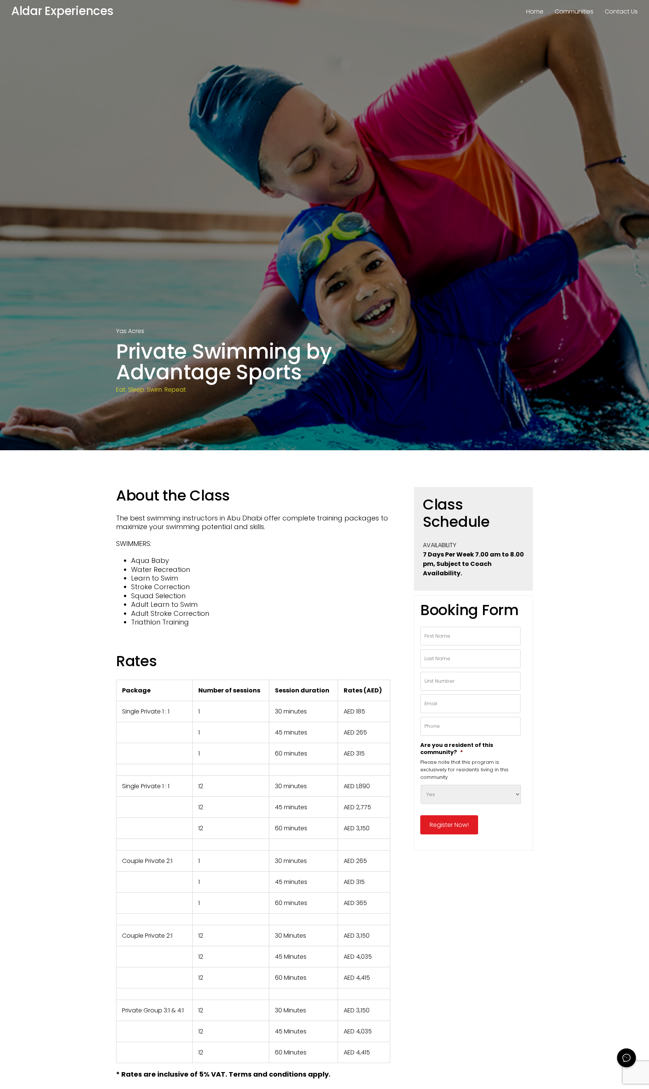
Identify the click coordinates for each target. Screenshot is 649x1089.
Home (534, 11)
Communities (574, 11)
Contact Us (621, 11)
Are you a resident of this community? (456, 749)
